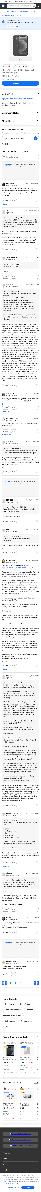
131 (6, 1118)
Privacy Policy (6, 1181)
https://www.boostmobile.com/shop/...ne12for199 (18, 99)
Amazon (22, 1114)
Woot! (22, 1069)
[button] (9, 66)
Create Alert (14, 26)
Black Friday (25, 1004)
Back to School (11, 11)
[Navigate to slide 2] (21, 59)
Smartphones (26, 1021)
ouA (7, 529)
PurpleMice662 (12, 813)
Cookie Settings (13, 1187)
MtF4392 (9, 500)
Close (28, 1187)
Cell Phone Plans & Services (13, 1015)
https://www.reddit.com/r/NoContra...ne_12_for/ (17, 568)
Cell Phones (10, 1021)
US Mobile (6, 1069)
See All (36, 1037)
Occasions (9, 1004)
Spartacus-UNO (12, 257)
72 (23, 1072)
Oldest (26, 151)
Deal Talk (18, 15)
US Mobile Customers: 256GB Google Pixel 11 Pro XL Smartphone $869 (10, 1058)
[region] (20, 1182)
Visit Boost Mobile (20, 83)
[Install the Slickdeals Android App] (20, 1140)
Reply (13, 200)
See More (6, 1027)
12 (30, 983)
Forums (11, 15)
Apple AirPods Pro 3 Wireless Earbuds (9, 1104)
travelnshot (10, 560)
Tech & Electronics (13, 1010)
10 (20, 983)
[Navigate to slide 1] (19, 59)
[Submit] (4, 157)
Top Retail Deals (24, 11)
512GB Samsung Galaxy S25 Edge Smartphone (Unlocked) (26, 1058)
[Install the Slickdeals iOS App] (20, 1146)
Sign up (7, 165)
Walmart (5, 1114)
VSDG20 (9, 284)
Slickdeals (4, 15)
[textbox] (18, 138)
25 (6, 66)
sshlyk (8, 917)
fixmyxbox (10, 393)
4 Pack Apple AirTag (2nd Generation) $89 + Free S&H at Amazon (27, 1104)
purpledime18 (11, 961)
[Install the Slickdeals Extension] (20, 1134)
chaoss (9, 211)
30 (23, 1118)
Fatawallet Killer (12, 418)
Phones (30, 1010)
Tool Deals (35, 11)
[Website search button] (33, 5)
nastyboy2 (10, 183)
